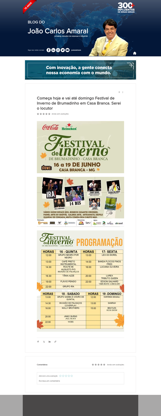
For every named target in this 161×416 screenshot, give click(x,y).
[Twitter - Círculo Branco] (63, 50)
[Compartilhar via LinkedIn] (49, 342)
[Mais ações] (122, 92)
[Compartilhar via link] (55, 342)
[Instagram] (58, 50)
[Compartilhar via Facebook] (38, 342)
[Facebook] (49, 50)
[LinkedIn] (53, 50)
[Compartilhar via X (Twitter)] (44, 342)
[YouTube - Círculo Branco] (67, 50)
